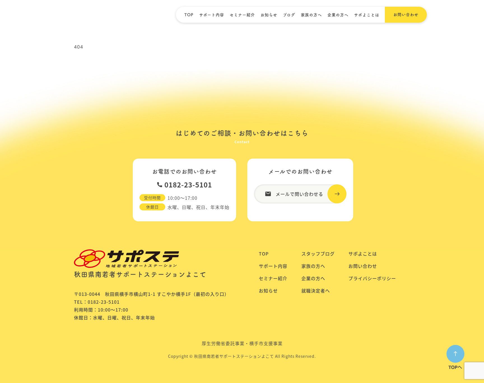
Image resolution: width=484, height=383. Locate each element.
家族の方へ (311, 15)
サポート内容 (211, 15)
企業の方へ (337, 15)
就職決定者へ (315, 290)
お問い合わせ (362, 266)
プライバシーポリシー (372, 278)
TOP (189, 15)
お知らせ (268, 15)
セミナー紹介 (242, 15)
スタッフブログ (318, 253)
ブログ (289, 15)
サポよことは (366, 15)
